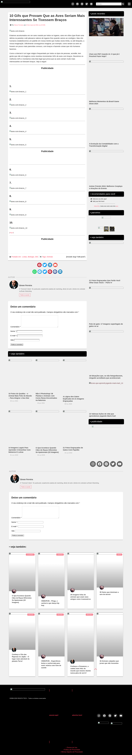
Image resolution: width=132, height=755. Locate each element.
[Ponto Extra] (106, 229)
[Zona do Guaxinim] (112, 229)
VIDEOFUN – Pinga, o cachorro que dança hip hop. (50, 603)
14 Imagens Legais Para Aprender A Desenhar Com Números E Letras (20, 450)
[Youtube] (91, 4)
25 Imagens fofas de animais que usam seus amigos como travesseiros (80, 597)
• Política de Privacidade (71, 749)
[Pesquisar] (122, 4)
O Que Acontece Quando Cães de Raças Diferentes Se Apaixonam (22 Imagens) (47, 450)
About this (96, 206)
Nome (13, 331)
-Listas (24, 257)
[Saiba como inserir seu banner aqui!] (100, 229)
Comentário (15, 327)
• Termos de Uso (71, 747)
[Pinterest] (82, 4)
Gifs (36, 257)
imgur (11, 232)
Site (11, 340)
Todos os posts (24, 295)
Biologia (31, 257)
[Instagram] (73, 4)
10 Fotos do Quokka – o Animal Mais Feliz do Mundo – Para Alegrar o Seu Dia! (20, 396)
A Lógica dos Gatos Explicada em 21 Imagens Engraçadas (73, 399)
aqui (117, 206)
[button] (39, 265)
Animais (50, 257)
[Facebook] (77, 4)
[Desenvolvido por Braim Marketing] (116, 724)
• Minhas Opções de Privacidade (71, 752)
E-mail (13, 336)
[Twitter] (86, 4)
